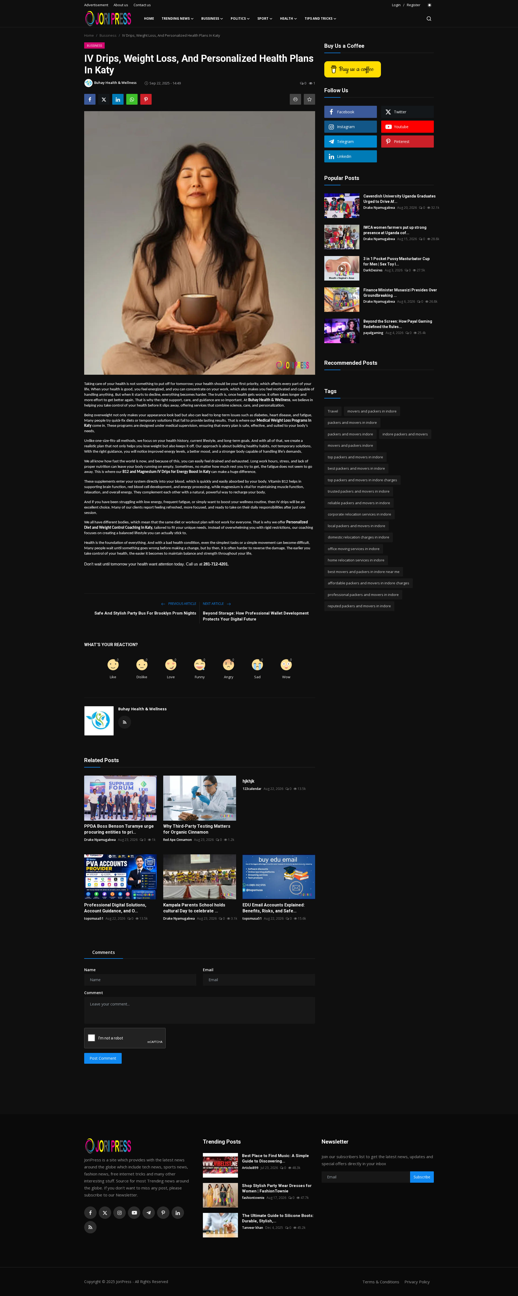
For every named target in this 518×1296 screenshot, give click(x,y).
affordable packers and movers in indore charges (368, 583)
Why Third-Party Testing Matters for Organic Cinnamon (196, 829)
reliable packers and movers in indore (359, 502)
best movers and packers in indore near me (364, 571)
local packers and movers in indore (356, 525)
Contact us (142, 4)
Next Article (213, 603)
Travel (333, 411)
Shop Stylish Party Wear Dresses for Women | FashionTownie (277, 1188)
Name (90, 969)
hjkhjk (248, 781)
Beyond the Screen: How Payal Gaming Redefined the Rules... (397, 324)
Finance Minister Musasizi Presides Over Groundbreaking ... (400, 293)
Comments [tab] (103, 952)
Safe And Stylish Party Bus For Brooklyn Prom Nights (145, 613)
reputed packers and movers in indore (359, 606)
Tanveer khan (252, 1227)
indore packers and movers (405, 434)
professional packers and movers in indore (363, 594)
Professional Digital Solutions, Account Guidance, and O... (115, 907)
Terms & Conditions (380, 1281)
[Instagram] (119, 1212)
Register (413, 4)
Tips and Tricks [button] (318, 18)
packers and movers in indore (352, 422)
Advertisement (96, 4)
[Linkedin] (178, 1212)
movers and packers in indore (372, 411)
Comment (93, 992)
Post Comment (103, 1058)
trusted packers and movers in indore (359, 491)
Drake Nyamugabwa (100, 839)
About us (121, 4)
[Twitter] (105, 1212)
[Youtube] (134, 1212)
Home (149, 18)
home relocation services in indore (356, 560)
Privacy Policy (417, 1281)
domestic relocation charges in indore (358, 537)
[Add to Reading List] (309, 99)
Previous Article (182, 603)
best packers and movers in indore (356, 468)
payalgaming (373, 332)
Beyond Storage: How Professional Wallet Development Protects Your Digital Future (256, 616)
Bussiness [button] (210, 18)
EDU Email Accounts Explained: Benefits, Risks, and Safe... (274, 907)
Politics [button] (238, 18)
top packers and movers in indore (355, 457)
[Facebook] (90, 1212)
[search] (429, 18)
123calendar (252, 788)
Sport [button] (262, 18)
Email (208, 969)
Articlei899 (250, 1167)
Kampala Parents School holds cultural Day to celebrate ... (194, 907)
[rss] (90, 1227)
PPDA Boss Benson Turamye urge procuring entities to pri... (119, 829)
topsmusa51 (93, 918)
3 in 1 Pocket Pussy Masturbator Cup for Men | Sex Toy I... (396, 261)
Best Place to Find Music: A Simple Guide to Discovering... (275, 1158)
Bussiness (108, 35)
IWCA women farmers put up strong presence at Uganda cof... (395, 230)
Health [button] (286, 18)
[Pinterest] (163, 1212)
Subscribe (422, 1176)
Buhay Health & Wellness (142, 708)
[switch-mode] (430, 5)
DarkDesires (373, 270)
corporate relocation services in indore (359, 514)
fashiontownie (253, 1197)
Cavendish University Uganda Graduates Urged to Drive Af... (399, 199)
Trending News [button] (176, 18)
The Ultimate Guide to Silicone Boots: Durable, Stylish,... (277, 1218)
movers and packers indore (350, 445)
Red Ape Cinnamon (177, 839)
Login (396, 4)
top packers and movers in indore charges (362, 480)
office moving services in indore (354, 548)
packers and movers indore (350, 434)
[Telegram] (148, 1212)
